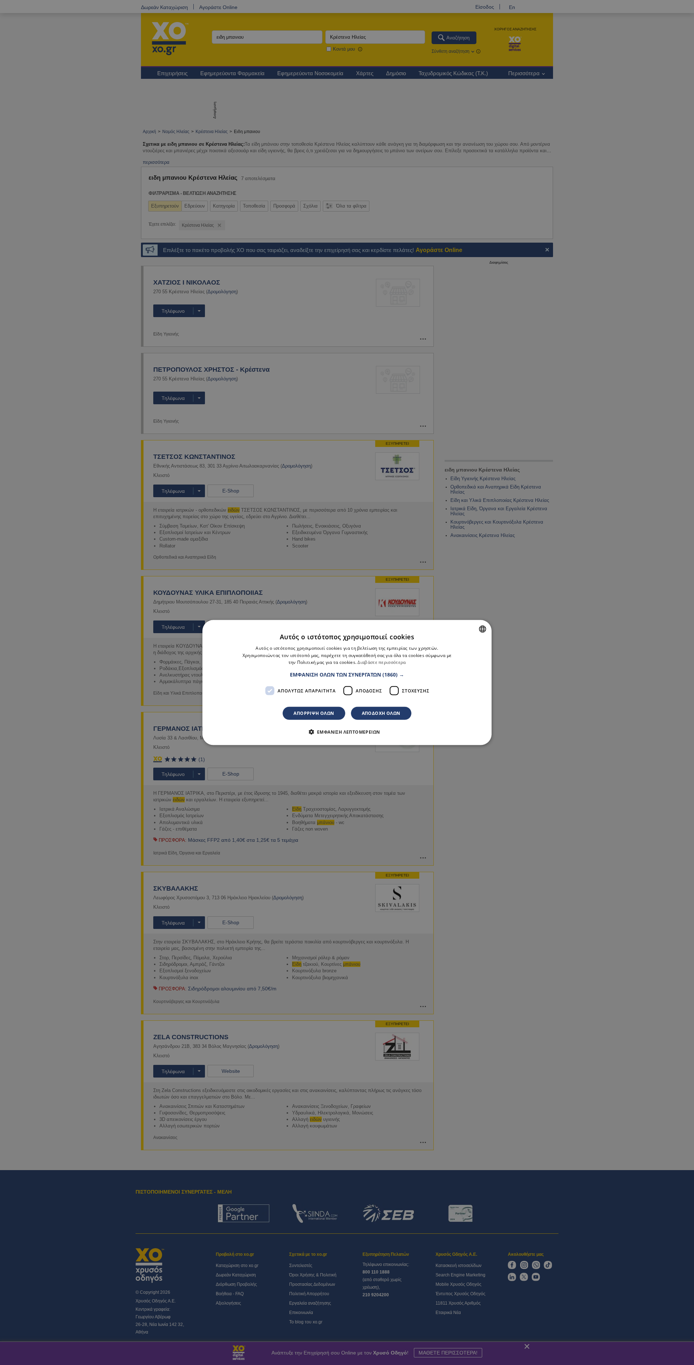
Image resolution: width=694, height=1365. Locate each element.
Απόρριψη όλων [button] (314, 713)
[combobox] (482, 628)
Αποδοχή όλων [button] (381, 713)
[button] (347, 674)
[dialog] (347, 682)
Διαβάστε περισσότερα (381, 662)
